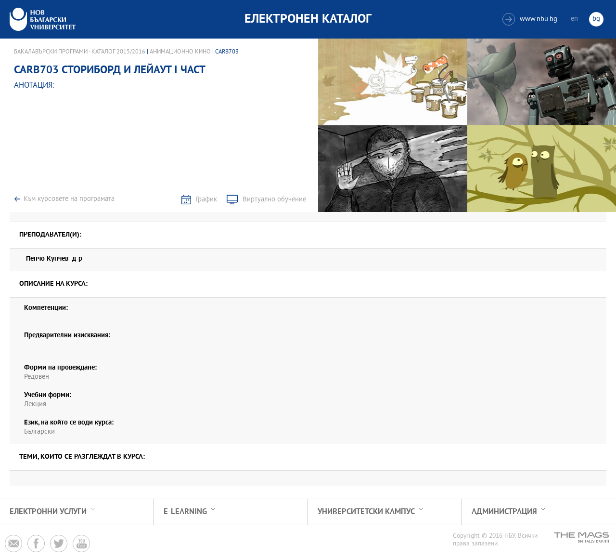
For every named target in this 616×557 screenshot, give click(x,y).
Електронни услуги (48, 512)
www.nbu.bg (531, 19)
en (574, 19)
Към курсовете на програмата (69, 199)
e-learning (185, 512)
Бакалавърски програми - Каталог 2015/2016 (79, 52)
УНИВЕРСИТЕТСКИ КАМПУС (366, 512)
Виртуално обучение (274, 199)
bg (596, 19)
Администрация (504, 512)
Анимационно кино (180, 52)
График (206, 199)
